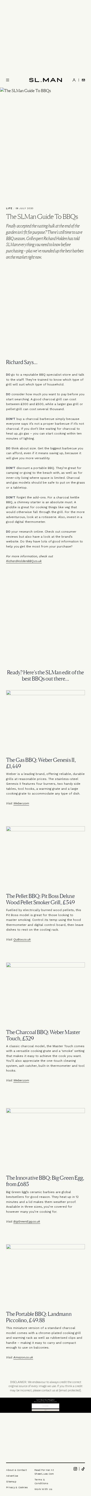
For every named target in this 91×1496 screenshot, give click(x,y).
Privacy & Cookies (17, 1487)
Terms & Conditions (41, 1481)
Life (9, 208)
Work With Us (43, 1489)
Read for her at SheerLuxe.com (44, 1472)
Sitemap (11, 1481)
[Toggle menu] (7, 80)
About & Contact (16, 1470)
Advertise (12, 1475)
